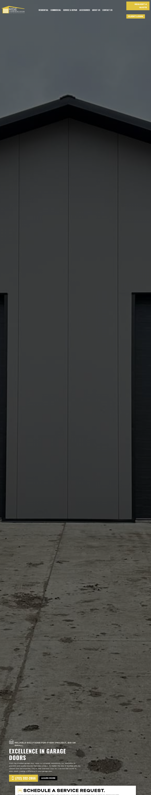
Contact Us (107, 10)
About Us (96, 10)
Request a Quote (141, 6)
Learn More (48, 778)
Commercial (56, 10)
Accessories (84, 10)
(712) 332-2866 (25, 778)
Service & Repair (70, 10)
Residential (43, 10)
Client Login (135, 16)
